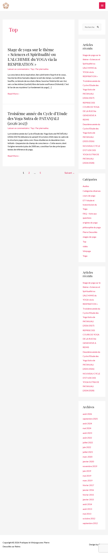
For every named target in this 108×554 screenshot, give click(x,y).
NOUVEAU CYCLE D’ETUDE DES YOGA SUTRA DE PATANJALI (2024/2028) (91, 154)
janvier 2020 (88, 461)
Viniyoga (87, 251)
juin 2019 (87, 471)
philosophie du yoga (92, 227)
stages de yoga (89, 237)
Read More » (13, 93)
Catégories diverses (92, 191)
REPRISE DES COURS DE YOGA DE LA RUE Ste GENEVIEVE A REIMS (91, 111)
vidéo (85, 246)
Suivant (70, 172)
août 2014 (87, 504)
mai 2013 (87, 513)
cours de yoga (89, 195)
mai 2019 (87, 475)
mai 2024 (87, 428)
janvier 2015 (88, 499)
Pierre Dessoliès (90, 232)
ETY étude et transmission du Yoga (90, 204)
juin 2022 (87, 447)
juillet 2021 (88, 452)
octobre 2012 (89, 518)
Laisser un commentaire (18, 69)
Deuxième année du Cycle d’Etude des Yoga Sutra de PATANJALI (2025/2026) (91, 132)
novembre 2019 (90, 466)
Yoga (85, 256)
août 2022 (87, 437)
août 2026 (87, 414)
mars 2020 (87, 456)
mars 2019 (87, 480)
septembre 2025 (90, 418)
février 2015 (88, 494)
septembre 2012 (90, 523)
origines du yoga (90, 222)
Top (32, 69)
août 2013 (87, 509)
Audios (86, 186)
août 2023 (87, 433)
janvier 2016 (88, 490)
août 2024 (87, 423)
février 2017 (88, 485)
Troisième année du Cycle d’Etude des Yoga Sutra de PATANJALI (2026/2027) (37, 118)
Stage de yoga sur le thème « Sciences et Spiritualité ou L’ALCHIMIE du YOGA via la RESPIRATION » (32, 57)
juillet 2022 (88, 442)
